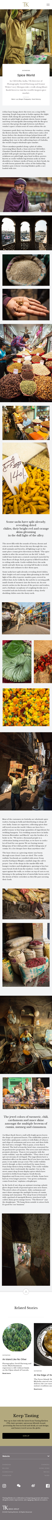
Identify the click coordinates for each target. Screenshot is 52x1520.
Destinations (26, 70)
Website (6, 1456)
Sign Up (26, 1436)
